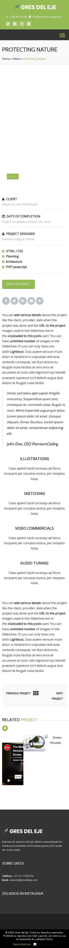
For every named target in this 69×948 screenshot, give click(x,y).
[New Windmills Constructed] (34, 750)
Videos (17, 59)
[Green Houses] (55, 743)
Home (6, 59)
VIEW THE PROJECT (18, 284)
